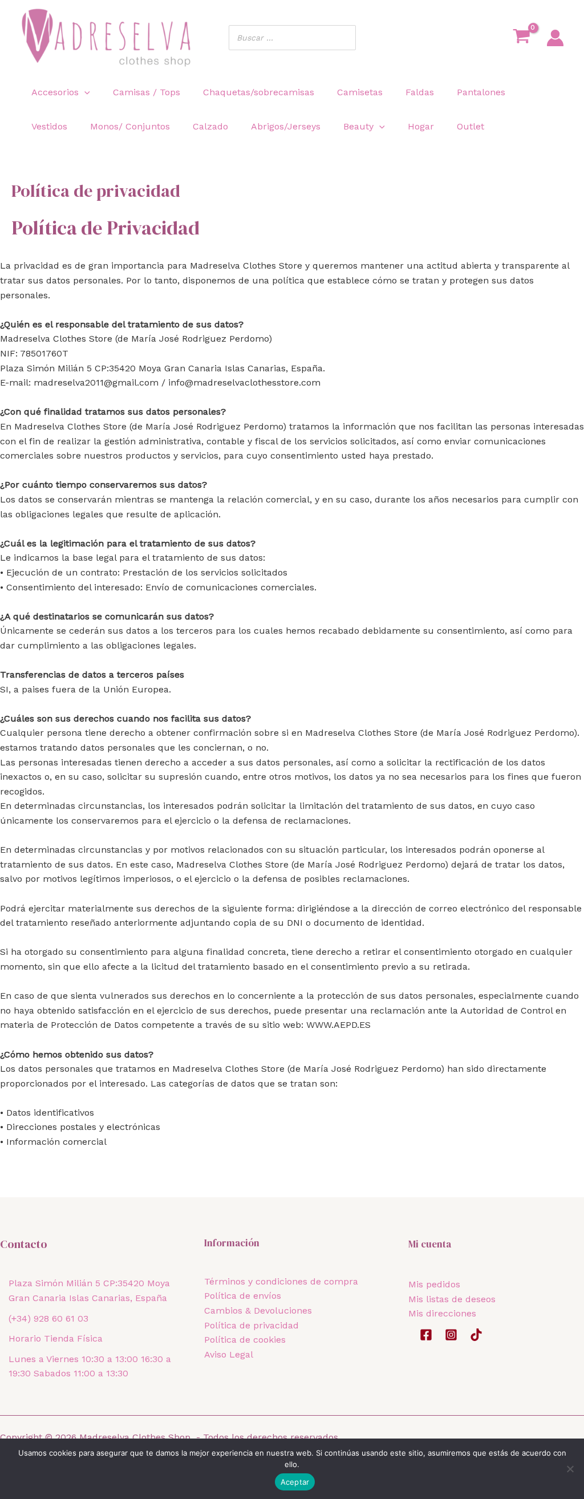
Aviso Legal (228, 1354)
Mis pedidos (434, 1284)
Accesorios (55, 92)
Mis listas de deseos (452, 1299)
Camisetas (360, 92)
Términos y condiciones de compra (281, 1281)
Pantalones (481, 92)
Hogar (421, 126)
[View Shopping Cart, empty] (521, 38)
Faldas (419, 92)
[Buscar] (343, 38)
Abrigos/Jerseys (286, 126)
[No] (569, 1468)
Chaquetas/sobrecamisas (258, 92)
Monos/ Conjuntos (130, 126)
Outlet (470, 126)
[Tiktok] (476, 1334)
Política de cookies (245, 1339)
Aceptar (295, 1481)
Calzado (210, 126)
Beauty (358, 126)
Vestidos (49, 126)
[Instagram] (451, 1334)
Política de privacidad (251, 1325)
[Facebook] (426, 1334)
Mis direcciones (442, 1313)
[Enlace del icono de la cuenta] (555, 38)
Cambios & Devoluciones (258, 1310)
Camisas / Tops (146, 92)
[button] (84, 92)
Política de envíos (242, 1295)
